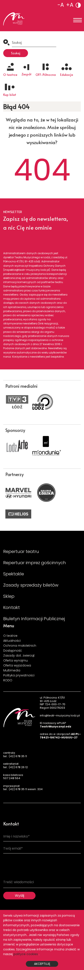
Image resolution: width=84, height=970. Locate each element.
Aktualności (12, 640)
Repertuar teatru (21, 551)
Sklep (8, 596)
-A (61, 5)
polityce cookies (26, 954)
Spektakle (13, 574)
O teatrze (10, 636)
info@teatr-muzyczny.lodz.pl (60, 715)
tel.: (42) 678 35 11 (15, 756)
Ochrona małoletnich (19, 645)
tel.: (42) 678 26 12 (15, 767)
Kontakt (11, 607)
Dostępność (12, 650)
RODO (7, 680)
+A (69, 5)
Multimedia (11, 670)
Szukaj (15, 53)
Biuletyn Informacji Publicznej (34, 619)
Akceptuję (42, 964)
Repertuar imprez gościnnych (34, 563)
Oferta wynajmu (15, 660)
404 (42, 170)
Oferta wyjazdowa (17, 665)
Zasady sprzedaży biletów (30, 585)
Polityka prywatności (18, 675)
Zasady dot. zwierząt (19, 655)
